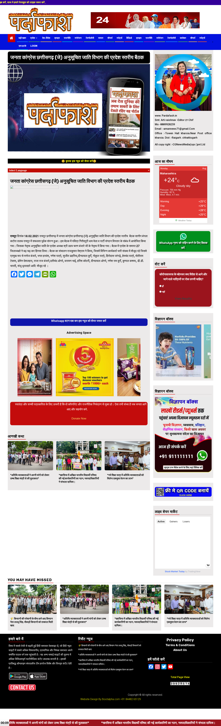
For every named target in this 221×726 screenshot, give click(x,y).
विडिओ (129, 38)
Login (33, 46)
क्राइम (57, 38)
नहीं (163, 292)
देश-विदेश (46, 38)
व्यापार (100, 38)
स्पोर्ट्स (119, 38)
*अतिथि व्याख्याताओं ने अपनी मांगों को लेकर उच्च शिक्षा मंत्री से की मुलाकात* (29, 477)
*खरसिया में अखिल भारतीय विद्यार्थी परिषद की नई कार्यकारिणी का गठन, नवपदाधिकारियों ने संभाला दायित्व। (79, 478)
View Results (183, 298)
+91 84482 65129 (131, 699)
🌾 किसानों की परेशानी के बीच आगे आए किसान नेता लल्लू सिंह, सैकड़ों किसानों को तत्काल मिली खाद (31, 622)
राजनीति (67, 38)
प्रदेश (32, 38)
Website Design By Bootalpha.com (100, 699)
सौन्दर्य (109, 38)
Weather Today (185, 220)
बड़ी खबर (22, 38)
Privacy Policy (180, 640)
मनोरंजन (78, 38)
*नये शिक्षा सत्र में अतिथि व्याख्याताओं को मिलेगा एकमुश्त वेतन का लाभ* (125, 477)
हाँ (163, 286)
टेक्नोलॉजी (90, 38)
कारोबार (183, 38)
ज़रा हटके (22, 46)
